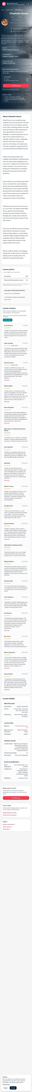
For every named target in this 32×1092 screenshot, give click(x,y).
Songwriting (20, 17)
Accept (13, 1088)
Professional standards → (10, 815)
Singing (12, 17)
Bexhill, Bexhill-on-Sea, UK (10, 49)
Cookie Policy (6, 1084)
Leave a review (7, 320)
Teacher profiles (9, 9)
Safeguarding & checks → (10, 812)
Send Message (16, 85)
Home (2, 9)
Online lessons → (8, 826)
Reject (6, 1088)
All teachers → (7, 829)
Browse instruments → (9, 824)
